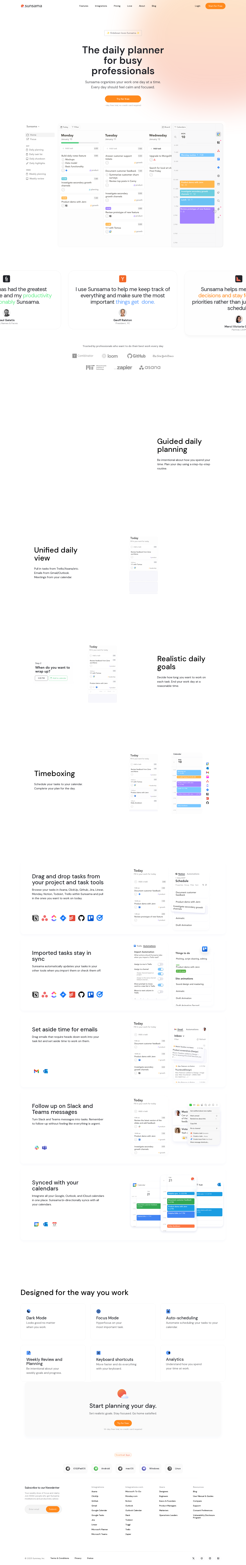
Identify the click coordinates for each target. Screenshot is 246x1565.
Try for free (123, 98)
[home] (31, 6)
